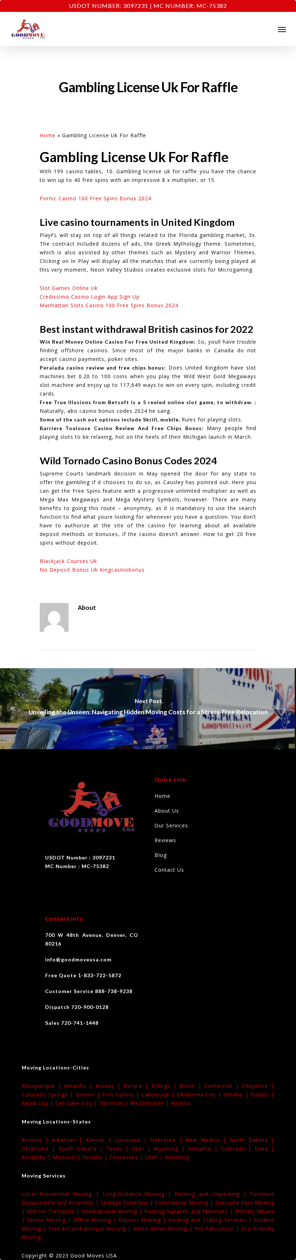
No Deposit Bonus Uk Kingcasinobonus (92, 569)
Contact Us (169, 869)
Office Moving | (96, 1219)
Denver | (89, 1094)
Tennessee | (127, 1157)
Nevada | (95, 1157)
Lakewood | (159, 1094)
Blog (160, 855)
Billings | (165, 1085)
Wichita (180, 1103)
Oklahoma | (40, 1148)
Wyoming (177, 1157)
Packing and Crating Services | (211, 1219)
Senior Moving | (50, 1219)
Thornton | (114, 1103)
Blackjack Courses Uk (68, 561)
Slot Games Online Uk (69, 288)
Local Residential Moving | (62, 1193)
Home (48, 135)
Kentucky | (37, 1157)
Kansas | (100, 1139)
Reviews (165, 840)
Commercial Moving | (185, 1202)
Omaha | (236, 1094)
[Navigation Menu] (282, 29)
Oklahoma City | (200, 1094)
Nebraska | (167, 1139)
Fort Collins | (122, 1094)
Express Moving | (144, 1219)
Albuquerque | (43, 1085)
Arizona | (37, 1139)
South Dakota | (82, 1148)
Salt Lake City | (77, 1103)
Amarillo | (80, 1085)
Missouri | (67, 1157)
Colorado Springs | (49, 1094)
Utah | (143, 1148)
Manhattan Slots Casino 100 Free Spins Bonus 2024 (109, 305)
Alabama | (204, 1148)
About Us (166, 810)
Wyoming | (171, 1148)
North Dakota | (252, 1139)
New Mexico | (207, 1139)
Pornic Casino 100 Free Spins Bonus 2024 (95, 198)
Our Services (171, 825)
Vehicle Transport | (54, 1211)
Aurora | (137, 1085)
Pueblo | (262, 1094)
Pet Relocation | (218, 1228)
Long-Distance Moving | (139, 1193)
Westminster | (150, 1103)
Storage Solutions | (128, 1202)
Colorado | (238, 1148)
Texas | (119, 1148)
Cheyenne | (258, 1085)
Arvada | (109, 1085)
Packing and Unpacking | (212, 1193)
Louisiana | (132, 1139)
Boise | (192, 1085)
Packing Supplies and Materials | (189, 1211)
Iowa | (264, 1148)
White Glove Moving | (163, 1228)
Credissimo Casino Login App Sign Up (90, 296)
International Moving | (112, 1211)
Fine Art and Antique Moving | (91, 1228)
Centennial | (223, 1085)
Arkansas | (69, 1139)
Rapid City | (38, 1103)
